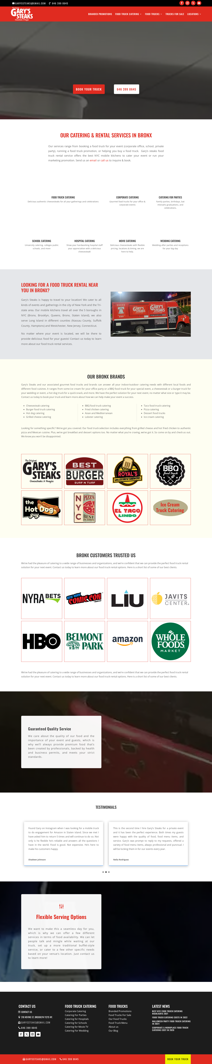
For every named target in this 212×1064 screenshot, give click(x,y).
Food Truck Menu (118, 1022)
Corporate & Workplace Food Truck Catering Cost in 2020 (170, 1029)
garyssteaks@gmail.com (30, 3)
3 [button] (109, 872)
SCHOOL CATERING (41, 241)
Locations (193, 14)
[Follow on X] (193, 3)
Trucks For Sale (175, 14)
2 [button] (106, 872)
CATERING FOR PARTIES (170, 197)
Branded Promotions (100, 14)
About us (113, 1026)
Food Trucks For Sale (120, 1015)
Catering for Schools (76, 1022)
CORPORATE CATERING (127, 197)
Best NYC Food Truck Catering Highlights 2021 (167, 1012)
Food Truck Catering (127, 14)
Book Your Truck (177, 1059)
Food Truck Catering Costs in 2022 (169, 1017)
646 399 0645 (60, 3)
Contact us (26, 1012)
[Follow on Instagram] (187, 3)
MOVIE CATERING (127, 241)
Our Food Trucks (118, 1019)
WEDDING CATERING (170, 241)
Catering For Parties (76, 1015)
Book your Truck (89, 89)
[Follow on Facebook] (181, 3)
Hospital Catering (84, 241)
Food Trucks (152, 14)
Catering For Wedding (77, 1030)
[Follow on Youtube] (199, 3)
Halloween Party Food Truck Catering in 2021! (171, 1022)
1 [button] (103, 872)
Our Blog (113, 1030)
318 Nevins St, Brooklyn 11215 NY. (36, 1017)
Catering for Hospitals (77, 1019)
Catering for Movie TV (76, 1026)
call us (104, 160)
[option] (63, 844)
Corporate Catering (75, 1011)
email (93, 160)
